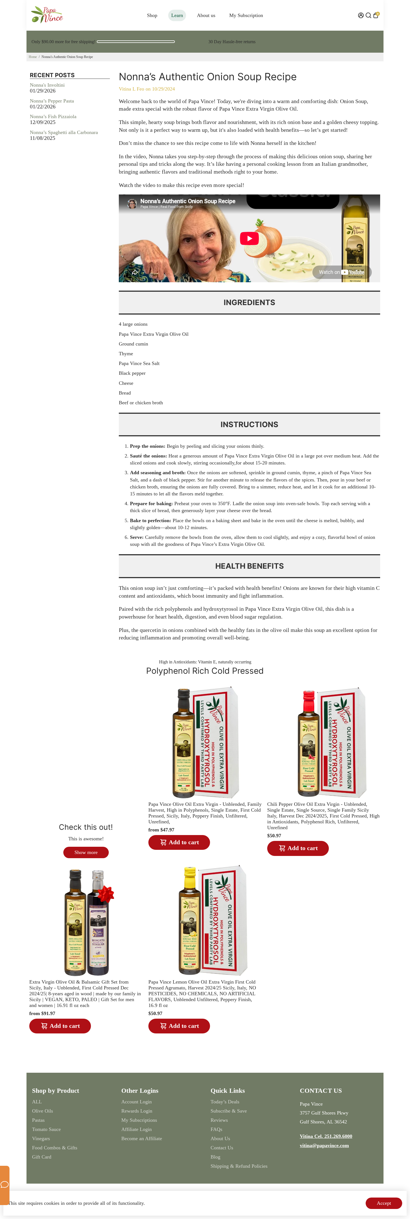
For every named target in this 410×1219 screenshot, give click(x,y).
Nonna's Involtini (47, 85)
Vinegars (41, 1138)
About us (206, 15)
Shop (152, 15)
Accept (384, 1203)
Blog (215, 1157)
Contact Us (222, 1147)
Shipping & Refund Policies (239, 1166)
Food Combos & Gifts (54, 1147)
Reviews (219, 1120)
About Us (220, 1138)
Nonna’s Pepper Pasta (52, 101)
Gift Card (41, 1157)
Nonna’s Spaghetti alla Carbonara (64, 132)
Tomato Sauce (46, 1129)
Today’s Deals (225, 1101)
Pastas (38, 1120)
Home (33, 57)
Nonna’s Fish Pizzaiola (53, 116)
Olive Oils (42, 1111)
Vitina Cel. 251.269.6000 (326, 1136)
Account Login (136, 1101)
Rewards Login (136, 1111)
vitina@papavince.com (324, 1145)
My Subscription (246, 15)
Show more (86, 852)
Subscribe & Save (229, 1111)
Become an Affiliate (141, 1138)
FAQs (216, 1129)
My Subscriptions (139, 1120)
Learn (177, 15)
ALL (37, 1101)
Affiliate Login (136, 1129)
